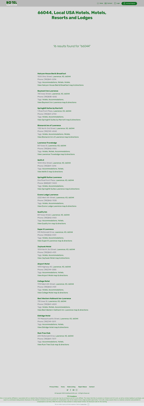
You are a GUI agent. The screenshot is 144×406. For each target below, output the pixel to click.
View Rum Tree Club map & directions (53, 345)
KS (63, 76)
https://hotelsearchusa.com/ (43, 398)
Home (101, 3)
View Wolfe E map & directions (50, 172)
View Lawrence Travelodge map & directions (56, 154)
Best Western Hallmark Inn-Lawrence (54, 298)
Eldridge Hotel (44, 316)
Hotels (67, 82)
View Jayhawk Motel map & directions (54, 258)
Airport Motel (44, 264)
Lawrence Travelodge (47, 143)
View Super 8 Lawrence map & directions (55, 241)
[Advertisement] (72, 32)
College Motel (44, 281)
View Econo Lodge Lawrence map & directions (57, 206)
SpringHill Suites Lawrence (50, 177)
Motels (61, 82)
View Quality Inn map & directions (52, 223)
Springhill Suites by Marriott (50, 108)
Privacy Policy (54, 387)
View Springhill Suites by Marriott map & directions (59, 120)
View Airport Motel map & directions (53, 275)
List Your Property (130, 3)
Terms (63, 387)
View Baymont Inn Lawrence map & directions (57, 102)
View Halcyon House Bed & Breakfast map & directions (61, 85)
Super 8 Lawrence (46, 229)
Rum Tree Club (44, 333)
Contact (109, 3)
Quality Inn (42, 212)
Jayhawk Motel (44, 247)
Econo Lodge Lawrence (48, 195)
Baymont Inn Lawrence (48, 91)
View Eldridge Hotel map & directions (53, 327)
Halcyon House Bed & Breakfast (52, 74)
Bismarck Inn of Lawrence (49, 125)
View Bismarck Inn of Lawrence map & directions (58, 137)
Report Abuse (82, 387)
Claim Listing (71, 387)
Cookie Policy (84, 404)
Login (118, 3)
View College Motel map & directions (53, 293)
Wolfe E (41, 160)
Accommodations (49, 82)
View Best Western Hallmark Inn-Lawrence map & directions (63, 310)
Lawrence (57, 76)
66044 (68, 76)
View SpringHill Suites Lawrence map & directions (59, 189)
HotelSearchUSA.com (71, 393)
